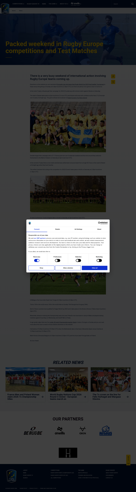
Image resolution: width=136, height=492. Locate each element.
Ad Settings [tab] (78, 229)
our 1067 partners (40, 238)
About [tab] (99, 229)
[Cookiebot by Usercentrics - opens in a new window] (99, 223)
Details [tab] (57, 229)
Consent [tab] (37, 229)
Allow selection (68, 268)
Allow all (94, 268)
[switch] (57, 260)
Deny (41, 268)
